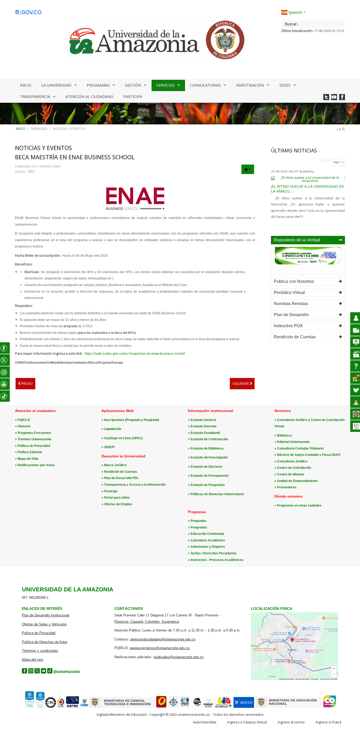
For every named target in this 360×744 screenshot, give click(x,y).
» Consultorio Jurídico (290, 461)
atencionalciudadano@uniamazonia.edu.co (162, 639)
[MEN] (289, 707)
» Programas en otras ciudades (298, 505)
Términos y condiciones (40, 651)
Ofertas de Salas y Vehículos (44, 624)
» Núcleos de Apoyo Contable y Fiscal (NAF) (307, 455)
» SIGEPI (107, 447)
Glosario (24, 426)
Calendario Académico (208, 540)
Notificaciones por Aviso (36, 465)
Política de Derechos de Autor (44, 642)
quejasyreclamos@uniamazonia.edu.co (159, 648)
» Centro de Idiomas (289, 474)
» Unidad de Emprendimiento (296, 481)
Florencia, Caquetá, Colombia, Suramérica (146, 622)
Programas (98, 85)
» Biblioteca (283, 435)
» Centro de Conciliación (292, 468)
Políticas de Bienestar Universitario (217, 494)
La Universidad (56, 85)
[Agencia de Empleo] (223, 707)
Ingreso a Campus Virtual (247, 722)
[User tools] (247, 169)
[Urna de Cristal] (184, 707)
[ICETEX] (72, 707)
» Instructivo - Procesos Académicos (216, 560)
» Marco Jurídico (114, 465)
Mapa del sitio (32, 660)
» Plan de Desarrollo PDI (119, 478)
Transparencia (35, 96)
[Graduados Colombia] (161, 707)
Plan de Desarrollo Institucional (45, 615)
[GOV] (243, 707)
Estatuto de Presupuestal (209, 476)
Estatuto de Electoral (206, 467)
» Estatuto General (202, 420)
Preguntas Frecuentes (34, 433)
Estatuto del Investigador (209, 457)
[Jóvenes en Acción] (197, 707)
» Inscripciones (113, 420)
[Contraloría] (61, 707)
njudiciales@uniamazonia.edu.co (178, 657)
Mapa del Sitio (28, 459)
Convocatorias (205, 85)
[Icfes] (84, 707)
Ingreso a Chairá (328, 722)
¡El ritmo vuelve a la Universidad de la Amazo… (307, 189)
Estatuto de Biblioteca (207, 448)
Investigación (250, 85)
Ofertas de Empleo (118, 504)
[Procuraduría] (173, 707)
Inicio (25, 85)
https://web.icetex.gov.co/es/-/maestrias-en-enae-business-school (135, 353)
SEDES (285, 85)
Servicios (165, 85)
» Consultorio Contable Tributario (299, 448)
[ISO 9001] (34, 706)
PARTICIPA (132, 96)
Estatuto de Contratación (209, 439)
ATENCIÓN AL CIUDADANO (89, 96)
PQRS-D (24, 420)
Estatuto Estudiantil (205, 433)
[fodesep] (208, 707)
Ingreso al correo (291, 722)
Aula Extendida (204, 722)
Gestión (133, 85)
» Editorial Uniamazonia (292, 442)
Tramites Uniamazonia (34, 439)
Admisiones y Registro (208, 547)
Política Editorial (30, 452)
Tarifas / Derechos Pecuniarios (214, 553)
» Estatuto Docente (202, 426)
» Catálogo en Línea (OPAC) (122, 438)
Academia (306, 171)
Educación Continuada (207, 534)
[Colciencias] (122, 707)
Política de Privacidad (34, 446)
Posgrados (199, 527)
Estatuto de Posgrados (208, 485)
